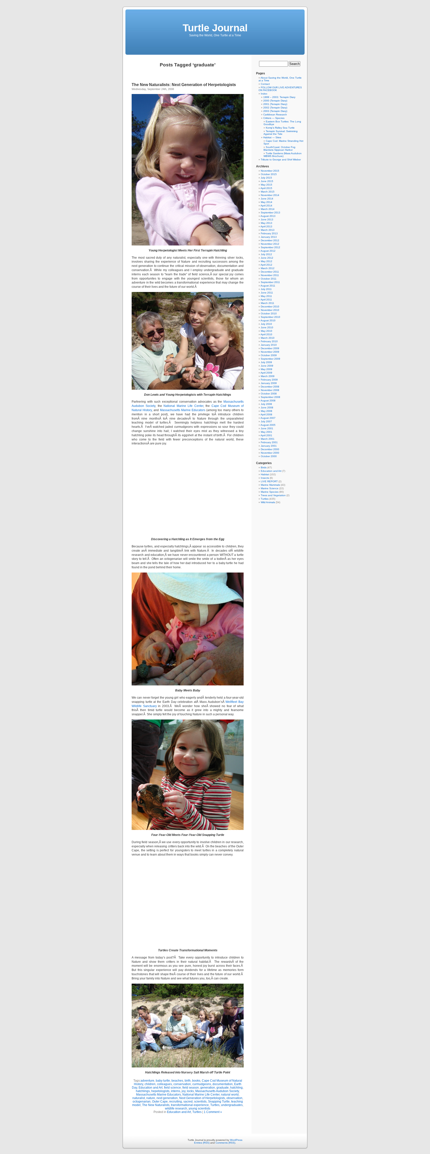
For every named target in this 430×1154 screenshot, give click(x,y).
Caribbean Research (275, 114)
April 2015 (266, 188)
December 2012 (270, 240)
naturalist (138, 1098)
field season (190, 1087)
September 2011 (270, 282)
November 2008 (270, 390)
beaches (177, 1080)
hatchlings (143, 1091)
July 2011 (266, 289)
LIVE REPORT (269, 481)
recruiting (175, 1101)
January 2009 (269, 383)
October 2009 (269, 355)
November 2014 (270, 195)
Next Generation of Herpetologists (202, 1098)
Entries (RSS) (202, 1142)
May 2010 (266, 331)
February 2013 (269, 233)
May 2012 (266, 261)
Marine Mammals (270, 484)
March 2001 (267, 438)
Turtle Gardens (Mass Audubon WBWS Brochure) (283, 154)
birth (188, 1080)
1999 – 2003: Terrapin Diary (279, 97)
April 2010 (266, 334)
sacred (188, 1101)
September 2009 (270, 358)
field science (172, 1087)
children (150, 1084)
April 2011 (266, 299)
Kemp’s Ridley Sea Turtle (280, 127)
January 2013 (269, 237)
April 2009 (266, 372)
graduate (222, 1087)
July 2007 (266, 421)
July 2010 (266, 324)
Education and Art (150, 1087)
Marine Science (269, 488)
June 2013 (267, 219)
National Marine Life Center (183, 406)
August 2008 (268, 400)
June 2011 (267, 292)
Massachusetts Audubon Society (217, 1091)
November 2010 (270, 310)
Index (264, 93)
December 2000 (270, 449)
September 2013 (270, 212)
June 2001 (267, 428)
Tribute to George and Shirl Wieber (281, 159)
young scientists (199, 1108)
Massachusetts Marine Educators (182, 410)
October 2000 (269, 456)
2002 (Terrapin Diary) (275, 107)
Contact (265, 84)
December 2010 (270, 306)
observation (234, 1098)
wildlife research (176, 1108)
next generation (167, 1098)
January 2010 (269, 344)
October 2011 (268, 278)
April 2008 (266, 414)
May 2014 (266, 202)
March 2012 (267, 268)
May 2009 (266, 369)
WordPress (236, 1140)
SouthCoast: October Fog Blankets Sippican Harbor (279, 148)
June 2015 (267, 181)
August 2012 (268, 250)
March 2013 (267, 230)
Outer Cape (160, 1101)
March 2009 (267, 376)
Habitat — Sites (272, 137)
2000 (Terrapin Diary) (275, 100)
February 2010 (269, 341)
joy (183, 1091)
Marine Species (269, 491)
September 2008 (270, 397)
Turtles (214, 1105)
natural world (230, 1094)
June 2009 (267, 365)
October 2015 (269, 174)
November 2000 (270, 452)
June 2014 (267, 198)
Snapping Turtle (219, 1101)
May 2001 (266, 432)
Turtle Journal (215, 27)
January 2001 (269, 445)
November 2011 (270, 275)
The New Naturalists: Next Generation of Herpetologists (184, 85)
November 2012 (270, 243)
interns (175, 1091)
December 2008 (270, 386)
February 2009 (269, 379)
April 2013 (266, 226)
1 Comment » (213, 1112)
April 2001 (266, 435)
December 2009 (270, 348)
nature (150, 1098)
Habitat (265, 474)
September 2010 (270, 317)
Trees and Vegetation (273, 495)
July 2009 (266, 362)
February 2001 (269, 442)
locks (190, 1091)
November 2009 (270, 351)
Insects (265, 478)
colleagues (164, 1084)
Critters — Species (273, 118)
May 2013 (266, 223)
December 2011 (270, 271)
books (196, 1080)
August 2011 (268, 285)
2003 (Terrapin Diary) (275, 111)
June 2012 (267, 257)
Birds (264, 467)
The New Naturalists (155, 1105)
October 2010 (269, 313)
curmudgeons (201, 1084)
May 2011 (266, 296)
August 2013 (268, 216)
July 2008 (266, 404)
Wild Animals (268, 502)
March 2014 (267, 209)
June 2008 (267, 407)
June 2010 (267, 327)
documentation (223, 1084)
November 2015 (270, 170)
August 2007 (268, 418)
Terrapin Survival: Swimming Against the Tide (281, 132)
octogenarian (142, 1101)
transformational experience (190, 1105)
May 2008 (266, 411)
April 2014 (266, 205)
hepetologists (160, 1091)
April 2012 (266, 264)
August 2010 (268, 320)
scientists (200, 1101)
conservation (182, 1084)
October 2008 (269, 393)
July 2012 (266, 254)
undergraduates (232, 1105)
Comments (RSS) (225, 1142)
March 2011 (267, 303)
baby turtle (163, 1080)
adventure (147, 1080)
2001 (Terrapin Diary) (275, 104)
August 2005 (268, 425)
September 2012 (270, 247)
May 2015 (266, 184)
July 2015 (266, 177)
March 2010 (267, 338)
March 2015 (267, 191)
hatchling (236, 1087)
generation (207, 1087)
